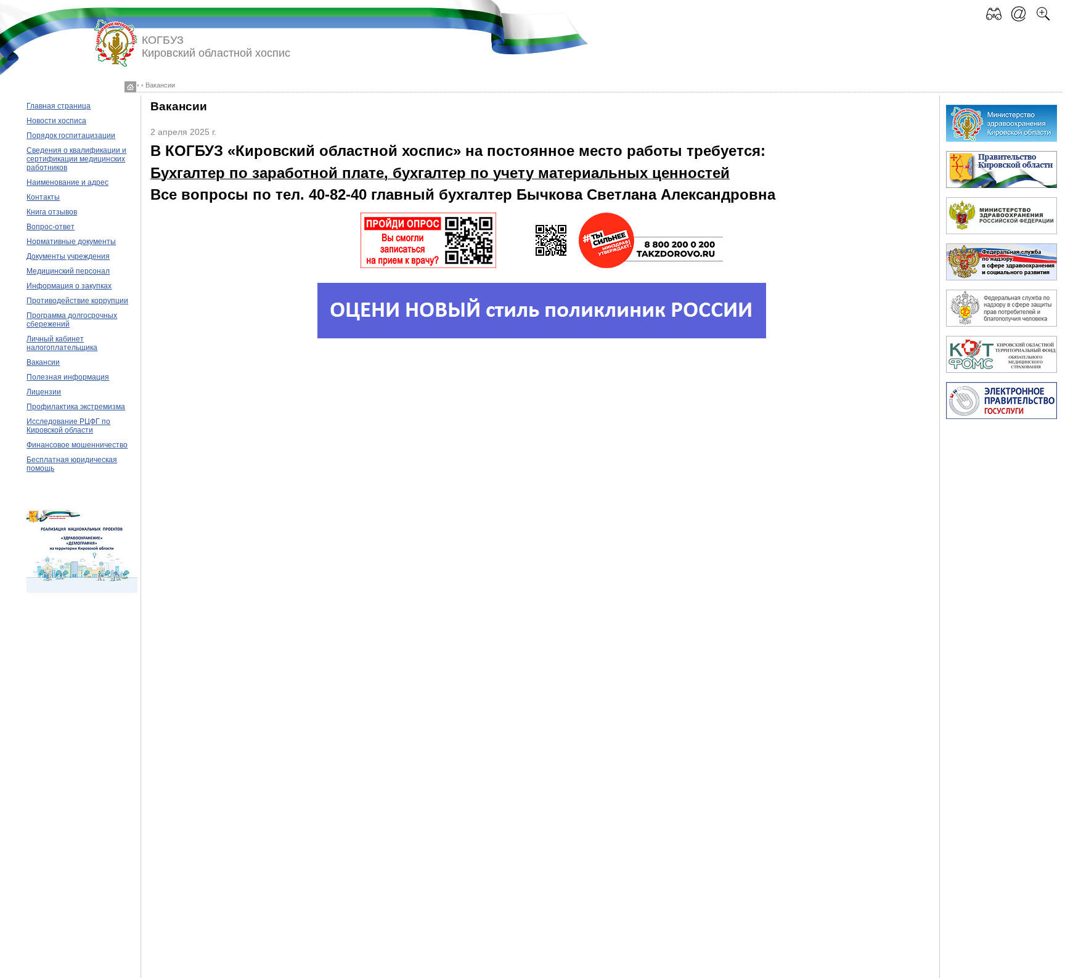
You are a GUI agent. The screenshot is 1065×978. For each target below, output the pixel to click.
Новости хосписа (56, 120)
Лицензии (44, 392)
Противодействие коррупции (77, 300)
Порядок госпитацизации (71, 135)
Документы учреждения (68, 256)
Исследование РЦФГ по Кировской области (68, 425)
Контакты (43, 197)
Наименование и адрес (67, 182)
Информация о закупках (69, 286)
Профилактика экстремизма (76, 406)
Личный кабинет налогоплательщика (62, 343)
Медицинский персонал (68, 271)
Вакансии (43, 362)
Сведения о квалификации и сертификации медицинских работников (76, 159)
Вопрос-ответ (51, 226)
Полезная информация (68, 377)
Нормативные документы (71, 241)
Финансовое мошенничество (77, 445)
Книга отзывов (52, 212)
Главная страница (59, 106)
